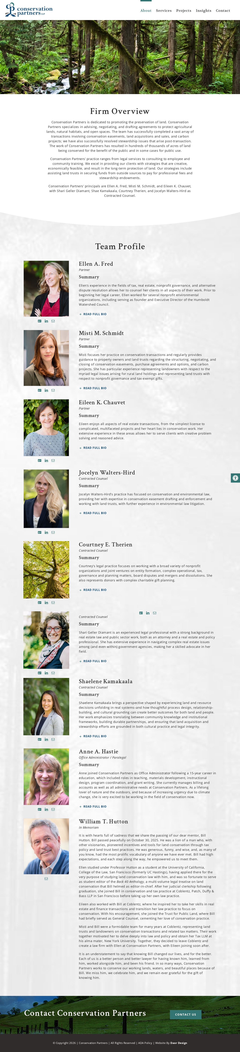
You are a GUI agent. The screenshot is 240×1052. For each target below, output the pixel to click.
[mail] (53, 321)
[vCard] (39, 321)
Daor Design (178, 1043)
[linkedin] (46, 321)
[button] (235, 478)
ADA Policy (145, 1043)
